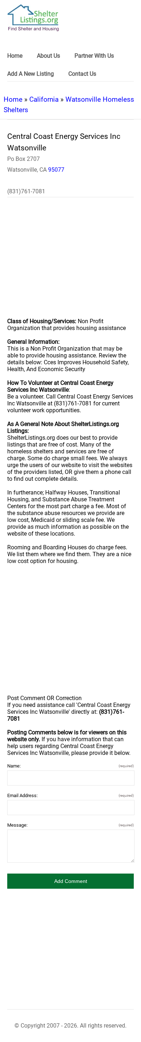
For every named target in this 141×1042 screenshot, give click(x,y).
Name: (70, 766)
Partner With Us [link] (94, 55)
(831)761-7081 (26, 191)
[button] (70, 881)
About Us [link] (48, 55)
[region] (70, 262)
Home (13, 99)
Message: (70, 825)
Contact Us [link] (82, 73)
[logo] (33, 17)
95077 (56, 169)
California (44, 99)
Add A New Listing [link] (30, 73)
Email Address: (70, 795)
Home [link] (14, 55)
